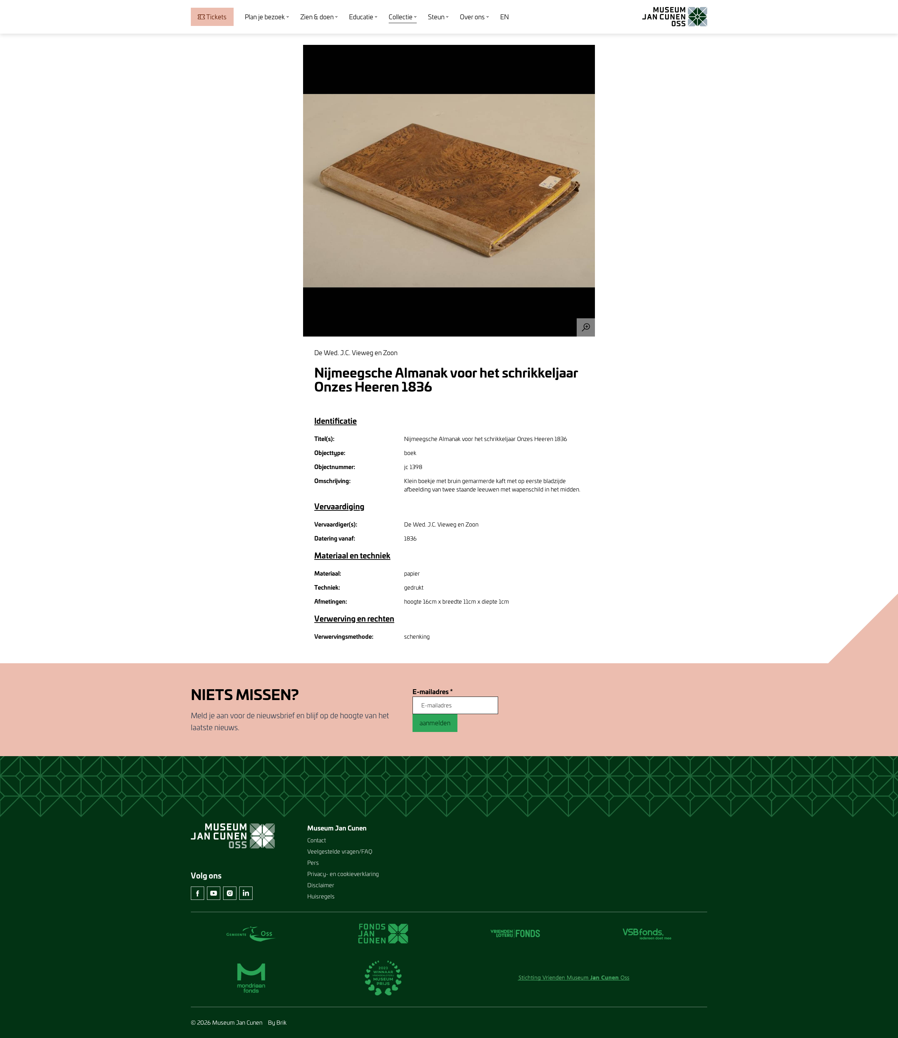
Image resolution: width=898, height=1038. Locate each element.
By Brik (277, 1022)
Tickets (216, 17)
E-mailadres (433, 691)
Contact (316, 840)
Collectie (401, 17)
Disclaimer (320, 885)
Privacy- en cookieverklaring (343, 873)
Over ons (472, 17)
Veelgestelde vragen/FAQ (339, 851)
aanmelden (435, 723)
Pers (313, 862)
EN (504, 17)
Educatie (361, 17)
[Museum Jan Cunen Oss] (674, 17)
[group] (449, 191)
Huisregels (321, 896)
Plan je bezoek (265, 17)
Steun (436, 17)
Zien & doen (317, 17)
